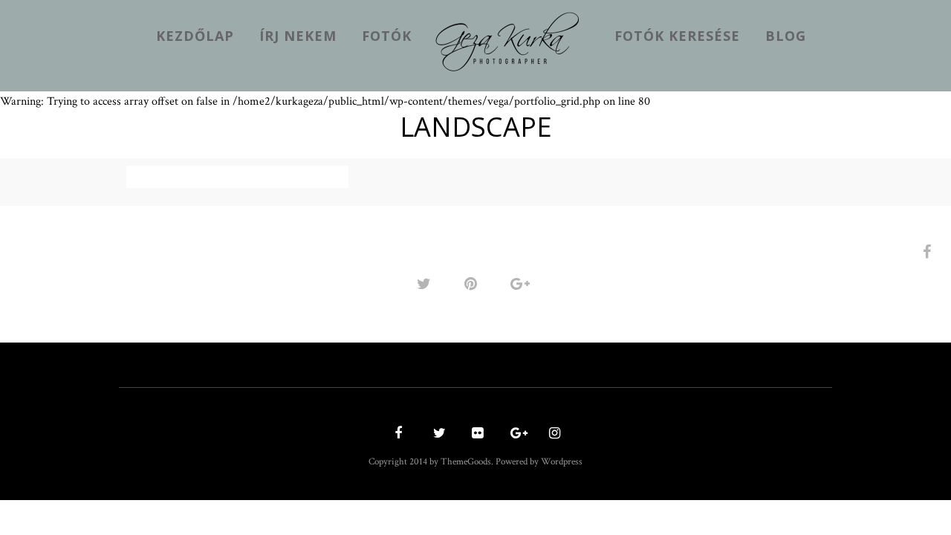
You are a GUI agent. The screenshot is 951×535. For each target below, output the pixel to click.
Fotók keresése (677, 36)
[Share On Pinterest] (473, 283)
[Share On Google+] (522, 283)
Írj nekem (298, 36)
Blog (785, 36)
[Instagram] (553, 434)
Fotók (387, 36)
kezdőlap (195, 36)
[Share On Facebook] (929, 251)
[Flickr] (475, 434)
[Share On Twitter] (426, 283)
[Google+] (514, 434)
